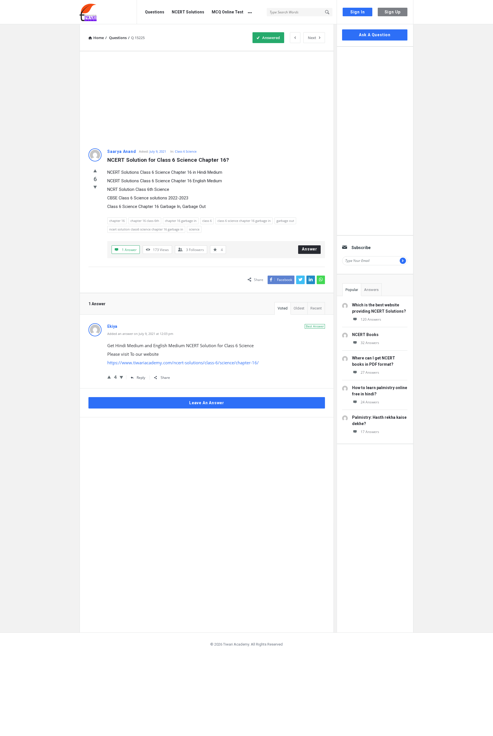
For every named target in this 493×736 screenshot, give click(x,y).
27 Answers (370, 372)
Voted (283, 308)
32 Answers (370, 342)
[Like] (95, 170)
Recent (316, 308)
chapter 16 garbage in (181, 221)
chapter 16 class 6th (144, 221)
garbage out (285, 221)
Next (312, 37)
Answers (371, 290)
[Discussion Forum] (108, 12)
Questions (154, 12)
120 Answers (371, 319)
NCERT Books (365, 334)
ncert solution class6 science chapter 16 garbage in (146, 229)
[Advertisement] (206, 100)
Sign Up (393, 12)
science (194, 229)
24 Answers (370, 402)
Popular (351, 290)
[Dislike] (95, 187)
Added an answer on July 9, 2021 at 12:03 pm (140, 333)
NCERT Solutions (188, 12)
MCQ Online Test (227, 12)
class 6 (207, 221)
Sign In (357, 12)
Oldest (299, 308)
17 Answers (370, 431)
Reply (141, 377)
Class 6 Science (186, 151)
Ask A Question (375, 35)
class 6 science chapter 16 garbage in (244, 221)
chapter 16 (117, 221)
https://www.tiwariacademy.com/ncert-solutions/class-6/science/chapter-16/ (183, 362)
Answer (309, 249)
